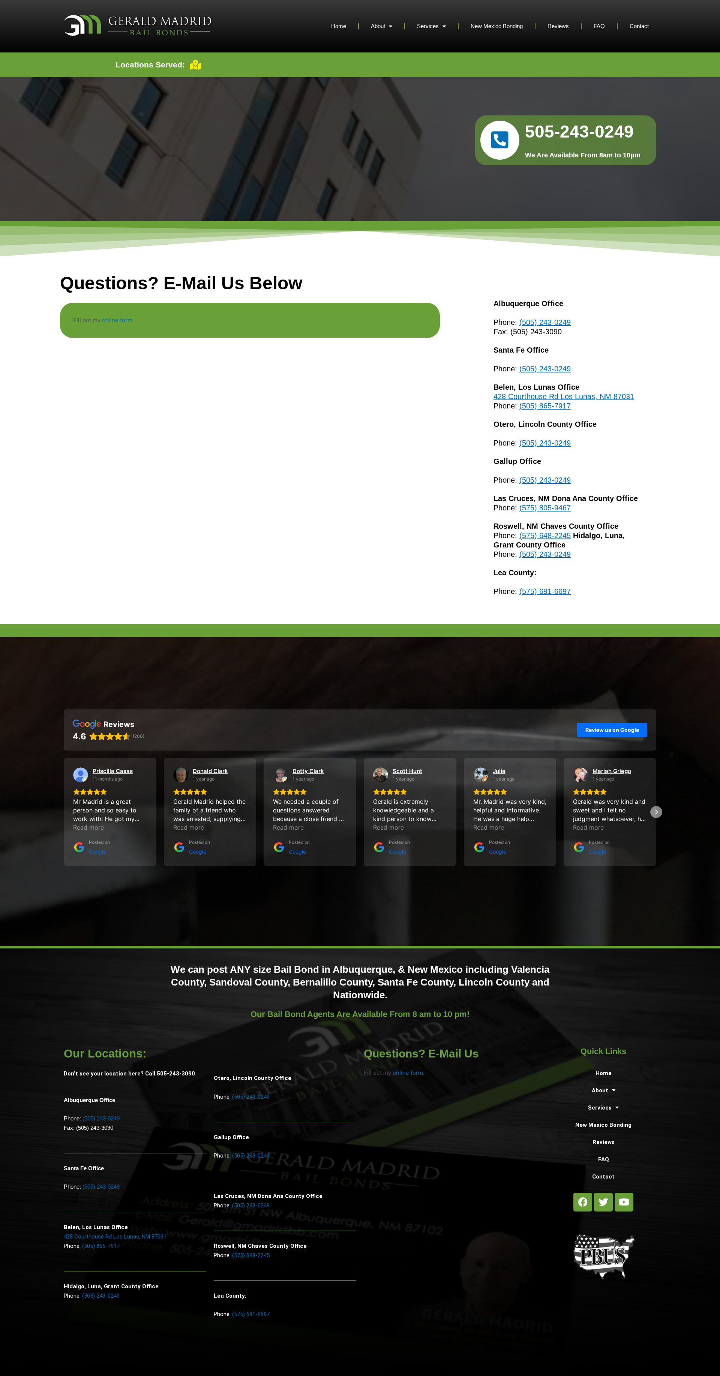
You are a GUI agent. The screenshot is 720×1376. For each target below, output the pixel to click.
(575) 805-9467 (545, 508)
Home (338, 26)
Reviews (558, 26)
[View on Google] (80, 774)
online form (117, 320)
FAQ (599, 26)
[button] (64, 812)
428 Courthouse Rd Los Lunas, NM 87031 (564, 396)
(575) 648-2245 (545, 535)
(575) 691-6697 (545, 591)
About (378, 26)
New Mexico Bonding (497, 26)
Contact (639, 26)
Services (428, 26)
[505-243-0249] (499, 140)
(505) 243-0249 (545, 322)
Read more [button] (88, 827)
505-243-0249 (579, 131)
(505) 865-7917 (545, 406)
